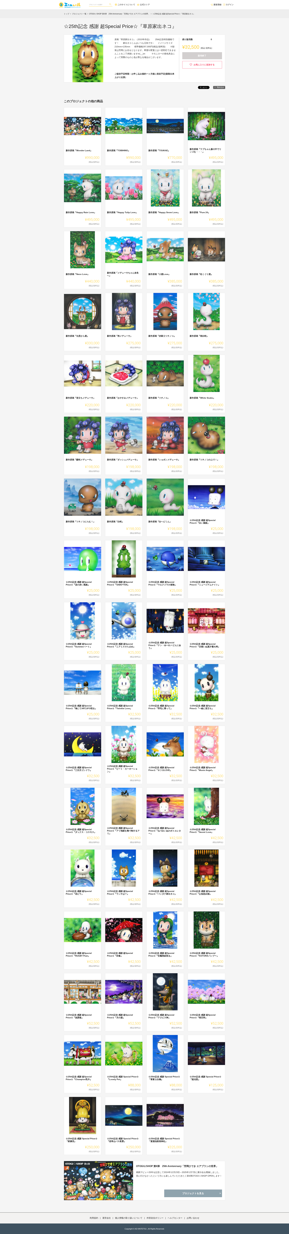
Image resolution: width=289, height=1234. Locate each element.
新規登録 (217, 4)
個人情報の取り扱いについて (128, 1218)
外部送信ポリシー (155, 1218)
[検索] (110, 5)
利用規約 (94, 1218)
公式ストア (145, 4)
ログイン (230, 4)
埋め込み (220, 87)
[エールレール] (70, 3)
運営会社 (106, 1218)
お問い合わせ (193, 1218)
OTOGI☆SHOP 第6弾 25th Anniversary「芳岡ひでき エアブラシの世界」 (177, 1166)
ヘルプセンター (175, 1218)
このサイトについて (126, 4)
